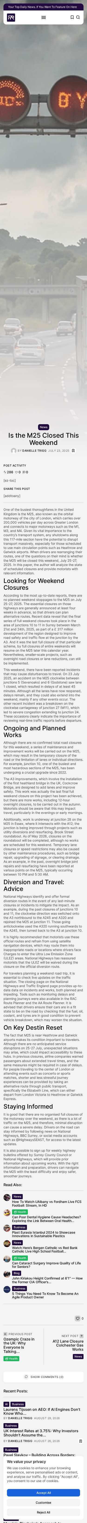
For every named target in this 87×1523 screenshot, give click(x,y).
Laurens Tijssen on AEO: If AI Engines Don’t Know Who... (41, 1411)
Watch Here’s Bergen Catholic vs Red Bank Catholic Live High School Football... (44, 1249)
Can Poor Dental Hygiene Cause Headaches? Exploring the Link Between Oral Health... (46, 1218)
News (43, 427)
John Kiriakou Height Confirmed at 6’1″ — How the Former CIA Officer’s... (47, 1280)
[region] (43, 1488)
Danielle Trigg (34, 450)
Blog (16, 1273)
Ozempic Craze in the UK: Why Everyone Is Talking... (19, 1345)
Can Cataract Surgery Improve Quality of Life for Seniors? (46, 1265)
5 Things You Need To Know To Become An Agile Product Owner (45, 1295)
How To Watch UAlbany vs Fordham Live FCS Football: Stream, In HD (46, 1203)
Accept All (43, 1493)
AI (6, 1404)
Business (19, 1227)
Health (22, 1212)
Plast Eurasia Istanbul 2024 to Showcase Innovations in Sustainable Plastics (43, 1234)
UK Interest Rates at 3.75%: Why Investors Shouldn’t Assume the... (40, 1432)
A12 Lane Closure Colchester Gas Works (68, 1345)
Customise (43, 1502)
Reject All (43, 1512)
